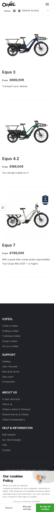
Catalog (6, 361)
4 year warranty (11, 399)
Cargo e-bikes (9, 341)
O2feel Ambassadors (13, 419)
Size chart (7, 376)
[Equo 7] (27, 216)
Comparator (8, 381)
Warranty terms (10, 371)
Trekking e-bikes (11, 336)
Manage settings (27, 507)
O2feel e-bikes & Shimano (16, 409)
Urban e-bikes (10, 325)
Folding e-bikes (10, 330)
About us (7, 404)
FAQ (4, 445)
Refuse (9, 508)
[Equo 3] (27, 43)
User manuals (9, 366)
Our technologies (11, 439)
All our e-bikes (10, 346)
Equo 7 (8, 245)
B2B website (9, 434)
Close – (3, 208)
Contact (6, 450)
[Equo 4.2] (27, 130)
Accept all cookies (45, 507)
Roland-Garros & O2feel (15, 414)
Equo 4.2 (10, 158)
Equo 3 (8, 72)
